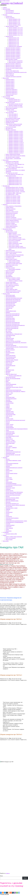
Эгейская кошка (9, 450)
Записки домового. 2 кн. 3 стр (16, 29)
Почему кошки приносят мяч (12, 292)
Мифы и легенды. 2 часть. (15, 234)
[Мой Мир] (5, 893)
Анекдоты (5, 204)
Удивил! (5, 535)
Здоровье (5, 457)
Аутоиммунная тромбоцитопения (13, 484)
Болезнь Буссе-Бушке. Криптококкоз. (14, 492)
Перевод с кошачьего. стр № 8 (16, 139)
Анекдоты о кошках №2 (11, 224)
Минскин (8, 379)
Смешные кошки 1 (10, 79)
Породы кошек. (6, 293)
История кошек (9, 230)
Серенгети (8, 410)
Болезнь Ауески (9, 490)
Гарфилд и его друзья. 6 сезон (13, 203)
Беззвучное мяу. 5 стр (14, 42)
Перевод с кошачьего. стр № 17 (16, 152)
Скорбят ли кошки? (10, 286)
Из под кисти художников (14, 240)
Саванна (8, 405)
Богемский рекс (9, 316)
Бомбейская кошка (10, 318)
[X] (7, 893)
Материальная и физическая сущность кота (16, 72)
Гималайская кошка (10, 335)
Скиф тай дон (9, 415)
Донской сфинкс (9, 339)
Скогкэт (7, 417)
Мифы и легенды (13, 233)
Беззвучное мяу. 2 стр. (14, 37)
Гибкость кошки (9, 287)
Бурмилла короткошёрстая (12, 326)
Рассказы (5, 14)
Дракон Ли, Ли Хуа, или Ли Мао (13, 341)
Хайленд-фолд (9, 438)
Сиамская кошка (9, 411)
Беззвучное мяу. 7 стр (14, 45)
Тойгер (7, 430)
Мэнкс (7, 381)
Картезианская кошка (11, 356)
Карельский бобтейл (10, 355)
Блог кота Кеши (6, 9)
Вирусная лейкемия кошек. (12, 500)
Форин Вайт (8, 437)
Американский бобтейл (11, 302)
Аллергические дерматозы (12, 463)
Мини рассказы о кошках (11, 59)
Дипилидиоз (8, 530)
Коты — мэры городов (11, 253)
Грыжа (7, 529)
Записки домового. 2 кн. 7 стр (16, 34)
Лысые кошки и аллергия (14, 269)
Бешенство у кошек (10, 487)
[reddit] (11, 893)
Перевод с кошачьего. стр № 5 (16, 135)
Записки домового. (10, 17)
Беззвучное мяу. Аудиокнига (15, 46)
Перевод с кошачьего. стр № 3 (16, 132)
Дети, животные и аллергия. (12, 285)
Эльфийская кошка (10, 453)
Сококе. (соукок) (9, 424)
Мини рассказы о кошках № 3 (15, 62)
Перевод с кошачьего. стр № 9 (16, 141)
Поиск (1, 875)
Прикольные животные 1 (11, 89)
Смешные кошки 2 (10, 80)
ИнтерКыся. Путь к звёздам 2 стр (16, 164)
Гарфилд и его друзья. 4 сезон (13, 200)
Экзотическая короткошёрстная (13, 451)
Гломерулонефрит (10, 525)
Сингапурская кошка (10, 414)
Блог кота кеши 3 (10, 11)
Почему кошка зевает (11, 282)
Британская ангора (10, 321)
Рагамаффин (9, 401)
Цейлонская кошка (10, 443)
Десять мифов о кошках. (14, 279)
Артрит (7, 474)
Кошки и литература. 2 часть (15, 243)
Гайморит (8, 509)
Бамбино (8, 312)
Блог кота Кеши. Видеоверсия (13, 13)
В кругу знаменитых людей (15, 237)
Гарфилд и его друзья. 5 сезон (13, 201)
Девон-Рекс (8, 336)
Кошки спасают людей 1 (11, 259)
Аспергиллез (9, 477)
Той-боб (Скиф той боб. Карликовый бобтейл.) (17, 428)
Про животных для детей (11, 172)
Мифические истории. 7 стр (15, 184)
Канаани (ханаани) (10, 349)
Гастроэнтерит (9, 512)
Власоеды (8, 502)
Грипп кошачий (9, 528)
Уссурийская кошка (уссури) (12, 436)
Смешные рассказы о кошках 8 (13, 57)
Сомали (7, 423)
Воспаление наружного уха (12, 503)
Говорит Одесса (9, 207)
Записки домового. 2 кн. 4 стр (16, 30)
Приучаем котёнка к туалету (12, 119)
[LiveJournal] (13, 893)
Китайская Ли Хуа (10, 361)
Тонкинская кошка (10, 431)
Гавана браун (9, 332)
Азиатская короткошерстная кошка (14, 298)
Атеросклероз (9, 482)
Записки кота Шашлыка (11, 168)
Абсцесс (8, 459)
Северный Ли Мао (10, 358)
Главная (5, 7)
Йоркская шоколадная (11, 345)
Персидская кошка (10, 397)
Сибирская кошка (10, 413)
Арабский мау (9, 308)
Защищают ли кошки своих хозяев (14, 263)
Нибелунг (8, 388)
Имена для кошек (10, 272)
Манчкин (8, 372)
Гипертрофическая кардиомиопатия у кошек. (16, 520)
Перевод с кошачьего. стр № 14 (16, 148)
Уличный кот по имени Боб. (12, 161)
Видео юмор (6, 78)
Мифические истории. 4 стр (15, 180)
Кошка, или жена (10, 75)
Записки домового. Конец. (15, 24)
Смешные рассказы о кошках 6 (13, 55)
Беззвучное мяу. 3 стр (14, 39)
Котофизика (8, 69)
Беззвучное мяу (9, 36)
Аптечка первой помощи (11, 473)
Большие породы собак (11, 533)
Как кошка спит (9, 128)
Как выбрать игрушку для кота (16, 103)
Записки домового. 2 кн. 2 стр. (16, 27)
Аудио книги (6, 160)
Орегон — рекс (9, 392)
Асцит (7, 480)
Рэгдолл (7, 404)
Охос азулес (9, 394)
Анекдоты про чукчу (10, 214)
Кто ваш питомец (13, 111)
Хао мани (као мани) (11, 441)
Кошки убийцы (9, 266)
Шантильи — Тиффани (11, 447)
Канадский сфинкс (10, 352)
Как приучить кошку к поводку (13, 157)
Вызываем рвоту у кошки (11, 507)
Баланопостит (9, 486)
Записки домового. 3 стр (14, 20)
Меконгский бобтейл (10, 377)
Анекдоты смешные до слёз (12, 221)
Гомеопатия (8, 526)
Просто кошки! (9, 539)
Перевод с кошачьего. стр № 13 (16, 147)
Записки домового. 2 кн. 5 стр (16, 32)
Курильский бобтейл (10, 365)
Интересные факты (7, 229)
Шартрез (8, 449)
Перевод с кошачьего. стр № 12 (16, 145)
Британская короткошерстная (13, 322)
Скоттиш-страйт (9, 418)
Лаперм (7, 367)
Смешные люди (9, 95)
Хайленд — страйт (10, 440)
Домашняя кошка (10, 338)
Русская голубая (9, 403)
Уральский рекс (9, 434)
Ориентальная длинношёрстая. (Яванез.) (15, 391)
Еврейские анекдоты (10, 208)
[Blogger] (9, 893)
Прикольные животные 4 (11, 93)
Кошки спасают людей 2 (14, 260)
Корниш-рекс (9, 364)
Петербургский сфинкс (11, 398)
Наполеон (8, 382)
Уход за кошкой (6, 96)
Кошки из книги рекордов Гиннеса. (14, 252)
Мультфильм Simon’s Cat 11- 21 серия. (15, 188)
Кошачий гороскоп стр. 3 (14, 101)
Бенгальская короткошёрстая (13, 313)
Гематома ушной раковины (12, 518)
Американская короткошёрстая (13, 300)
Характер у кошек (10, 109)
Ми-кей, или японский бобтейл (13, 378)
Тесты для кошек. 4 (13, 116)
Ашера (7, 309)
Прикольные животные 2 (11, 91)
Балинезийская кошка (11, 310)
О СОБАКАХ (6, 532)
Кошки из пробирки (10, 270)
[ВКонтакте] (1, 893)
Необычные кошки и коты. (12, 264)
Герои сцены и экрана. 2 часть (16, 246)
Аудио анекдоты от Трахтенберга (13, 206)
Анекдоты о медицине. (11, 217)
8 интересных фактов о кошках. (13, 256)
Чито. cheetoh (9, 446)
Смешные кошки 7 (10, 88)
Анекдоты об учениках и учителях (14, 218)
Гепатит (7, 513)
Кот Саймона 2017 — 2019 (12, 194)
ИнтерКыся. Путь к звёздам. (12, 162)
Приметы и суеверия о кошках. (13, 277)
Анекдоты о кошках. (10, 223)
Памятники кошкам (10, 250)
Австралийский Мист (10, 296)
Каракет (7, 354)
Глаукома (8, 523)
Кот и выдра (8, 275)
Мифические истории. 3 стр (15, 178)
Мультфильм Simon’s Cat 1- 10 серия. (15, 187)
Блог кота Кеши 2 (10, 10)
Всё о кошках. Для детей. (12, 165)
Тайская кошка (9, 426)
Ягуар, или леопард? (11, 538)
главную (8, 873)
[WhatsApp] (17, 893)
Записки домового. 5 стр (14, 23)
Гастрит (7, 510)
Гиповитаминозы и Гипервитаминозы (14, 522)
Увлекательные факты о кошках (13, 290)
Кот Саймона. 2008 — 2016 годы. (13, 193)
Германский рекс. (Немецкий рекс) (14, 333)
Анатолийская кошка (10, 305)
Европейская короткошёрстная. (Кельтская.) (16, 342)
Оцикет (7, 395)
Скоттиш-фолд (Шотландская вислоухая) (15, 420)
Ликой (7, 368)
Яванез (7, 456)
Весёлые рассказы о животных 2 (13, 65)
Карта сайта (6, 541)
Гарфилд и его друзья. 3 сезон (13, 198)
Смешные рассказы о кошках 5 (13, 53)
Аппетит (8, 472)
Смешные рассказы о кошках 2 (13, 49)
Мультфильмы (6, 185)
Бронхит (8, 496)
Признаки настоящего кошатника (13, 76)
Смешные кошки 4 (10, 83)
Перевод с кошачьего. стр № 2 (16, 131)
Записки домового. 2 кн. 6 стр (16, 33)
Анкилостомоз (9, 470)
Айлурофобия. (9, 276)
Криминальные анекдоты (12, 213)
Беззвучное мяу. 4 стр (14, 40)
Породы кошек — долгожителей (13, 158)
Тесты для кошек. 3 (13, 115)
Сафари (8, 407)
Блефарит (8, 489)
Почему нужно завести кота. (12, 70)
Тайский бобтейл (10, 427)
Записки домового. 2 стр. (14, 19)
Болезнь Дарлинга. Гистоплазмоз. (14, 493)
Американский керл (10, 303)
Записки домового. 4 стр (14, 22)
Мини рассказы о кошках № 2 (15, 60)
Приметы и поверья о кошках (15, 280)
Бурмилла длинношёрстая (12, 328)
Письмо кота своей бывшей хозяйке (14, 68)
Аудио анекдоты (9, 210)
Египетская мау (9, 344)
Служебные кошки (10, 257)
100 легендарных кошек (11, 231)
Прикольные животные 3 (11, 92)
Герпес (7, 515)
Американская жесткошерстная (13, 299)
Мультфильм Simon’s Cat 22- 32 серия (15, 190)
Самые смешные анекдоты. (12, 220)
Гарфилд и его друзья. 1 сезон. (13, 195)
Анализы (8, 466)
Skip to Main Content (4, 0)
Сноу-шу (8, 421)
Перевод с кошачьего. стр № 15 (16, 149)
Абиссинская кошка (10, 295)
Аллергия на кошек (10, 267)
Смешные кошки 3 (10, 82)
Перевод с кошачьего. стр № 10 (16, 142)
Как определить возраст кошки (13, 118)
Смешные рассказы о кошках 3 (13, 50)
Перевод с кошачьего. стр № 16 (16, 151)
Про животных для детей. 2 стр (16, 174)
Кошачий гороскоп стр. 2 (14, 99)
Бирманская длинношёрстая (12, 315)
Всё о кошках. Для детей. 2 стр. (16, 167)
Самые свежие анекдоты (11, 226)
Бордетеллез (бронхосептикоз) (13, 495)
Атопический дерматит (11, 483)
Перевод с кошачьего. (11, 129)
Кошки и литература (13, 241)
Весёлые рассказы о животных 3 (13, 66)
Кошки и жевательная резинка (13, 154)
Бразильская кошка (10, 319)
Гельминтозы (9, 516)
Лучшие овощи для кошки (15, 125)
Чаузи (7, 444)
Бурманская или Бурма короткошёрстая (15, 325)
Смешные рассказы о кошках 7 (13, 56)
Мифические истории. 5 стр (15, 181)
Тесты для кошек (10, 112)
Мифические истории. (11, 175)
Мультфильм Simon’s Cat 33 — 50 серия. (15, 191)
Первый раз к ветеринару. (12, 121)
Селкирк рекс (9, 408)
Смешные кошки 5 (10, 85)
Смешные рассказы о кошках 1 (13, 47)
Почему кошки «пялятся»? (12, 283)
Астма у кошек (9, 479)
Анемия (7, 469)
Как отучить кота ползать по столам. (14, 106)
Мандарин (8, 371)
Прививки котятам (10, 122)
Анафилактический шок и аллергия (14, 467)
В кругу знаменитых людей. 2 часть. (17, 239)
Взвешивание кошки (10, 499)
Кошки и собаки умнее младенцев (14, 536)
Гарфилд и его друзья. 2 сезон (13, 197)
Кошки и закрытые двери (11, 289)
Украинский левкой (10, 433)
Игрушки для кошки (10, 102)
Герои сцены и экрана (14, 244)
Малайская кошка (10, 369)
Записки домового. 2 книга (12, 26)
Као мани (8, 351)
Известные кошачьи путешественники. (15, 254)
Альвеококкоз (9, 464)
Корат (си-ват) (9, 362)
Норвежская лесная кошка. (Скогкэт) (14, 387)
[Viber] (15, 893)
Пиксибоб (8, 400)
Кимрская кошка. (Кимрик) (12, 359)
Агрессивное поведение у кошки (13, 460)
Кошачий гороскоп (10, 98)
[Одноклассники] (3, 893)
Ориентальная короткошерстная (13, 390)
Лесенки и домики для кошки (15, 105)
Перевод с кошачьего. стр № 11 (16, 144)
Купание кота (9, 16)
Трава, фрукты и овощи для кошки (14, 124)
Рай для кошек (9, 273)
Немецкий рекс (9, 385)
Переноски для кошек (11, 126)
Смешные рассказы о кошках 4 (13, 52)
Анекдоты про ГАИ (10, 216)
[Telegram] (19, 893)
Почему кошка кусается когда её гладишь (15, 155)
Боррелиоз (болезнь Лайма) (12, 497)
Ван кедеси (8, 331)
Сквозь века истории (13, 236)
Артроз (7, 476)
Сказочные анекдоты (11, 227)
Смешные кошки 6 (10, 86)
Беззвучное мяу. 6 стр (14, 43)
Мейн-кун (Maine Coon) (11, 374)
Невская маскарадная (11, 384)
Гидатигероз (8, 519)
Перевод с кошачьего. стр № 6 (16, 137)
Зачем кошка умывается (11, 108)
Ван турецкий (9, 329)
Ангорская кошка (10, 306)
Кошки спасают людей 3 (14, 262)
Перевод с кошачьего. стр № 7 (16, 138)
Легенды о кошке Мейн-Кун (15, 375)
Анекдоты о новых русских (12, 211)
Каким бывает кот (10, 73)
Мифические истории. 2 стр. (15, 177)
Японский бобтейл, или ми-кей (13, 454)
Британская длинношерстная (13, 323)
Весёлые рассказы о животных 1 (13, 63)
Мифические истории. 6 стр (15, 183)
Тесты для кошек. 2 (13, 114)
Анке (7, 461)
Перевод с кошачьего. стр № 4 (16, 134)
